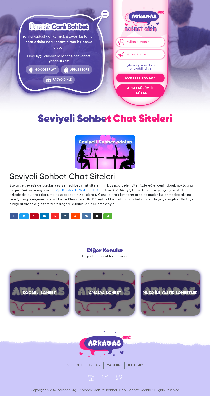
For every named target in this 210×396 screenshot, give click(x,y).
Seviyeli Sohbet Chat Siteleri (74, 190)
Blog (94, 365)
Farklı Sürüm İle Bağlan (140, 91)
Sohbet (74, 365)
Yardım (114, 365)
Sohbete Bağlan (140, 78)
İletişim (135, 365)
